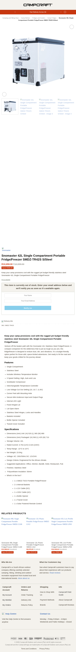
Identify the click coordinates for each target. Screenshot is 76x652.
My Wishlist (6, 600)
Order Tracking (27, 595)
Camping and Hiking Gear (10, 18)
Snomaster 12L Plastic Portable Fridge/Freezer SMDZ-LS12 (35, 545)
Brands (43, 605)
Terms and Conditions (29, 649)
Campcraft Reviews (66, 605)
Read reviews (55, 573)
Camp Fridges (52, 18)
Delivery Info (26, 600)
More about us (23, 578)
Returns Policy (27, 605)
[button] (2, 4)
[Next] (70, 60)
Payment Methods (47, 600)
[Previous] (5, 60)
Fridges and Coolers (38, 18)
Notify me (28, 308)
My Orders (6, 605)
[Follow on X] (41, 633)
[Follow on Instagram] (38, 633)
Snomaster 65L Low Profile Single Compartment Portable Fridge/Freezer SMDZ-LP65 (62, 545)
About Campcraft (65, 600)
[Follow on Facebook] (34, 633)
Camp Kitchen (25, 18)
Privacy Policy (44, 649)
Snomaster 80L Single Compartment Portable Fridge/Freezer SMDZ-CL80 (11, 545)
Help (10, 614)
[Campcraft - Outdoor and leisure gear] (38, 4)
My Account (7, 595)
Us (45, 614)
